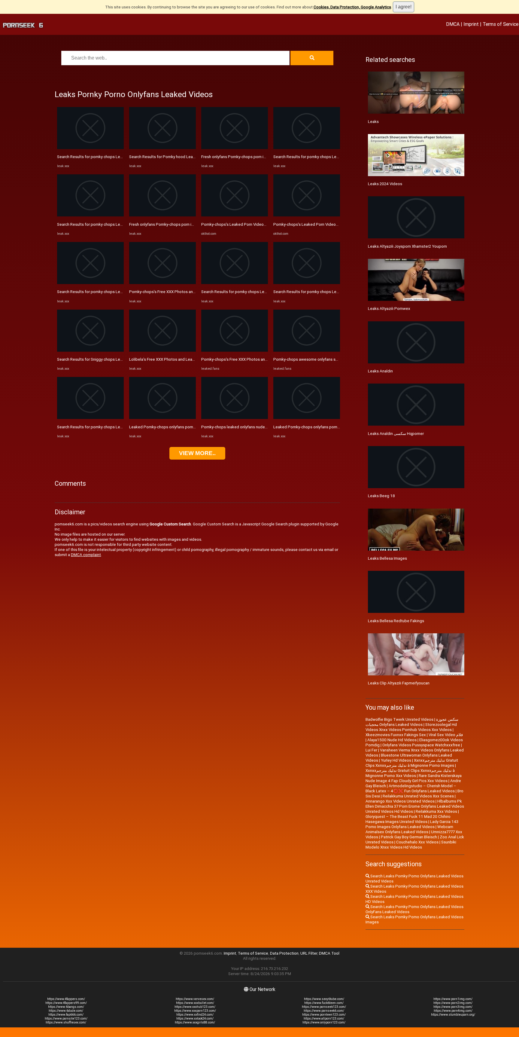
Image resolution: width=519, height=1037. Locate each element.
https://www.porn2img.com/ (452, 1003)
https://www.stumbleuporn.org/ (453, 1015)
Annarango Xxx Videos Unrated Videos (400, 801)
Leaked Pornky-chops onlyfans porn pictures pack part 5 (179, 427)
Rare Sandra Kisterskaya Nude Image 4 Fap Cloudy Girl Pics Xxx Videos (414, 778)
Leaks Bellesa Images (387, 558)
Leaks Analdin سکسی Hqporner (396, 433)
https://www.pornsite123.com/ (66, 1018)
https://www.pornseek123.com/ (324, 1007)
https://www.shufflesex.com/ (66, 1022)
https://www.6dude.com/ (66, 1011)
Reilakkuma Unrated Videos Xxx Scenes (418, 796)
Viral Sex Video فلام (446, 734)
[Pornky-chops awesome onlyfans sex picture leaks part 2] (306, 350)
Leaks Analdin (380, 371)
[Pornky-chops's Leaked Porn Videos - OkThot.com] (234, 215)
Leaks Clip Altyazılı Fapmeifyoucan (398, 683)
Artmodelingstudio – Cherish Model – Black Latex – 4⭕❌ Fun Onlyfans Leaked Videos (411, 788)
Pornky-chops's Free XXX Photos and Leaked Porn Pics (178, 291)
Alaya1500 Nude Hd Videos (392, 739)
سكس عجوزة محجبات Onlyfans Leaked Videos (412, 722)
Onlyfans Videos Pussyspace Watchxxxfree (421, 745)
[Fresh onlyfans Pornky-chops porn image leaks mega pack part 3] (162, 215)
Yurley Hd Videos (396, 760)
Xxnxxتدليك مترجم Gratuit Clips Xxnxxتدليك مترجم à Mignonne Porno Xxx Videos (410, 773)
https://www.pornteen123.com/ (324, 1015)
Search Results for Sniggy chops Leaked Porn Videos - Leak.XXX (114, 359)
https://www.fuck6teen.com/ (324, 1003)
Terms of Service (500, 24)
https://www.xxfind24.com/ (195, 1015)
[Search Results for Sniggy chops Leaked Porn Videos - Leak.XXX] (90, 350)
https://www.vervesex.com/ (195, 999)
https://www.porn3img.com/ (452, 1007)
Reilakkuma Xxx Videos (436, 811)
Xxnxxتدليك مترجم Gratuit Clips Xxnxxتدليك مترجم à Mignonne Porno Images (412, 763)
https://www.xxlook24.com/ (195, 1018)
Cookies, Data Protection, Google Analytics (352, 7)
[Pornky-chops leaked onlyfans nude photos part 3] (234, 417)
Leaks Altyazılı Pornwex (389, 308)
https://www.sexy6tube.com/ (324, 999)
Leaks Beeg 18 (381, 495)
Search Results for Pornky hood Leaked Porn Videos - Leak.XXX (185, 156)
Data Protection (284, 953)
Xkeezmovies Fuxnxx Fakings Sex (396, 734)
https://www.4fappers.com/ (66, 999)
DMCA (453, 24)
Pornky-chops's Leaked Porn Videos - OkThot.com (246, 224)
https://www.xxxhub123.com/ (195, 1007)
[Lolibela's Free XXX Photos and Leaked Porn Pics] (162, 350)
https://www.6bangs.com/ (66, 1007)
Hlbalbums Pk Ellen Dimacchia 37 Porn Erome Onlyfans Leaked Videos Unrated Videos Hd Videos (415, 806)
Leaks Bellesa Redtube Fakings (396, 620)
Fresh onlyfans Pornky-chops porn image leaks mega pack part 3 (186, 224)
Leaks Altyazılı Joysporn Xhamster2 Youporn (407, 246)
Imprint (471, 24)
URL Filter (308, 953)
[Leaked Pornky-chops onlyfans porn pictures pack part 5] (162, 417)
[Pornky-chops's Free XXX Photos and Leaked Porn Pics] (162, 282)
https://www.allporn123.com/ (324, 1018)
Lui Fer (371, 750)
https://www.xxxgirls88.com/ (195, 1022)
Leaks (373, 121)
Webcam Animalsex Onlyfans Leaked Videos (409, 829)
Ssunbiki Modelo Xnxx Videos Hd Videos (411, 845)
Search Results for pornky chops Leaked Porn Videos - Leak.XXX (114, 156)
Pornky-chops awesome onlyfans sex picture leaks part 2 (324, 359)
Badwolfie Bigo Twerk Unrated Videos (399, 719)
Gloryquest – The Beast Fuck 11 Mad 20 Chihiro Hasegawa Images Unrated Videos (408, 819)
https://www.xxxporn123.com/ (195, 1011)
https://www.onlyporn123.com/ (323, 1022)
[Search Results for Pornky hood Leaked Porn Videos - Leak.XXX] (162, 147)
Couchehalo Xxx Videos (417, 842)
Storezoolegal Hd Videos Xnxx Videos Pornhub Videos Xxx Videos (411, 727)
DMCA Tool (329, 953)
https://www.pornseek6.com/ (324, 1011)
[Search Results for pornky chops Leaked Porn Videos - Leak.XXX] (90, 147)
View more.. (197, 453)
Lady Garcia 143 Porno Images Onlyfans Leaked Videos (412, 824)
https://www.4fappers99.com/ (66, 1003)
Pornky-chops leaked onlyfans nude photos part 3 (245, 427)
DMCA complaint (86, 554)
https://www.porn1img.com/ (452, 999)
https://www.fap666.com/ (65, 1015)
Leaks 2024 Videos (385, 183)
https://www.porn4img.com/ (453, 1011)
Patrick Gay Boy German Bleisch (409, 837)
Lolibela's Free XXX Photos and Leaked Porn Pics (173, 359)
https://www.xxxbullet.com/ (195, 1003)
